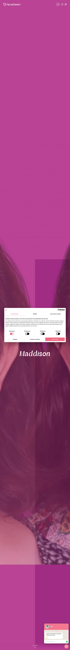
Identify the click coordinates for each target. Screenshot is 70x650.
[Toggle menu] (66, 4)
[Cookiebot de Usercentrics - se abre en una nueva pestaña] (59, 310)
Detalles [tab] (35, 313)
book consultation (58, 4)
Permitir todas (55, 339)
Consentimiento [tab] (14, 313)
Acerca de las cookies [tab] (55, 313)
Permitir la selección (35, 339)
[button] (67, 624)
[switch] (27, 334)
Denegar (15, 339)
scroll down (35, 645)
